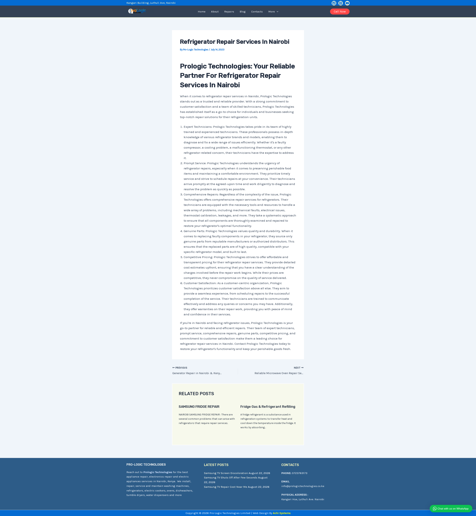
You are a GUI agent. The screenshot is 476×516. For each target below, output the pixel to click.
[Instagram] (340, 3)
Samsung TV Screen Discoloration (226, 473)
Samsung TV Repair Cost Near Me (225, 486)
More (271, 11)
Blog (243, 11)
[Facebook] (334, 3)
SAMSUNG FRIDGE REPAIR (199, 407)
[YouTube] (347, 3)
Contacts (257, 11)
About (215, 11)
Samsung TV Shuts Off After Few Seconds (230, 477)
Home (201, 11)
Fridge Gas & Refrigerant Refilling (267, 407)
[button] (276, 11)
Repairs (229, 11)
